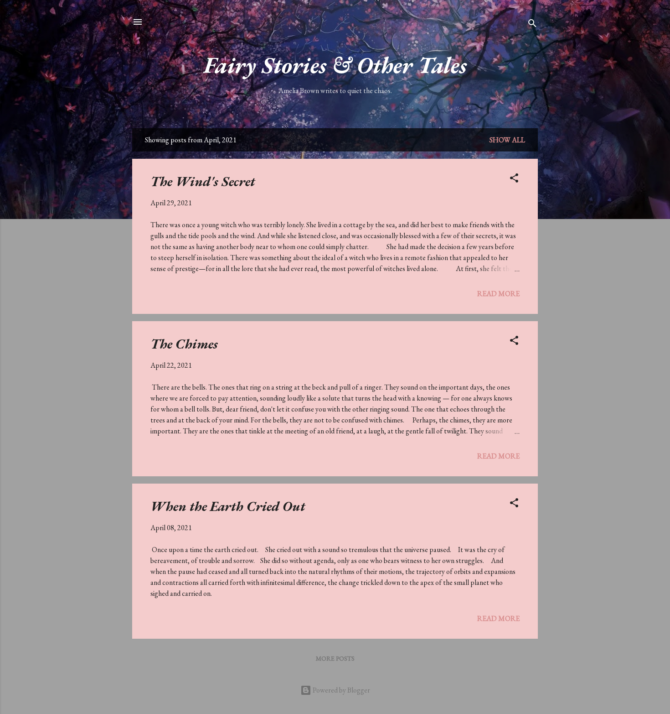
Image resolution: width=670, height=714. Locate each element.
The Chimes (184, 344)
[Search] (532, 25)
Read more (498, 293)
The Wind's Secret (202, 181)
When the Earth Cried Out (227, 506)
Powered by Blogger (340, 690)
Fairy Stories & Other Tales (335, 65)
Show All (507, 140)
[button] (514, 179)
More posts (335, 658)
